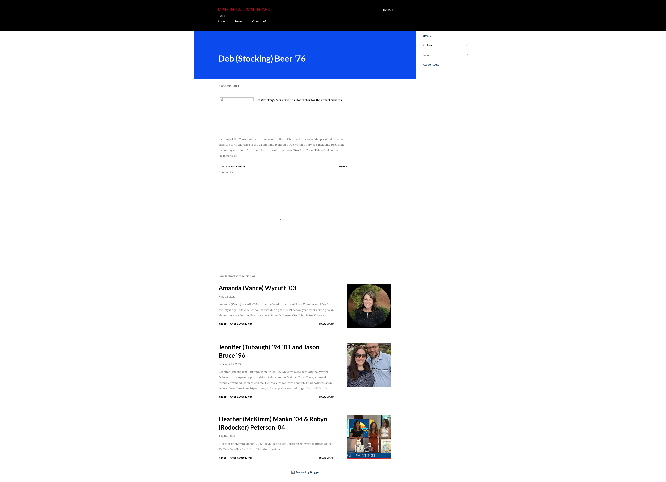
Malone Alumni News (244, 9)
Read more (326, 324)
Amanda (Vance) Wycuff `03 (257, 288)
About (221, 21)
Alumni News (236, 166)
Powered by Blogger (307, 472)
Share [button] (343, 166)
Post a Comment (241, 324)
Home (238, 21)
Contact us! (259, 21)
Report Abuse (431, 64)
